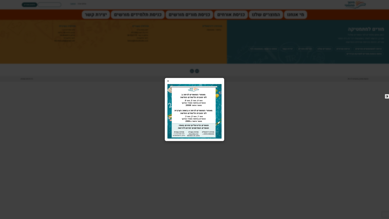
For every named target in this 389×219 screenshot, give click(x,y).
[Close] (168, 81)
